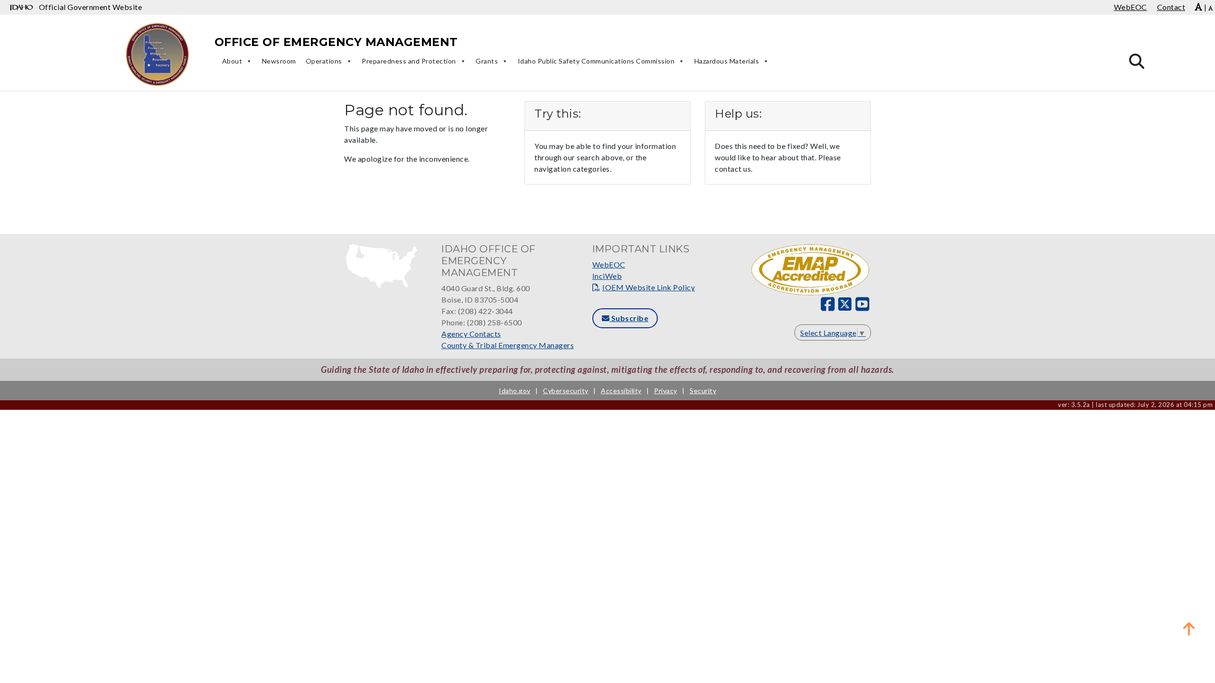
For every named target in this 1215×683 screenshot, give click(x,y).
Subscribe (628, 318)
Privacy (665, 391)
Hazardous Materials (726, 61)
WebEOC (609, 264)
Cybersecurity (566, 391)
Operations (324, 61)
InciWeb (607, 275)
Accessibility (621, 391)
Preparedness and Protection (409, 61)
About (232, 61)
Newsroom (279, 61)
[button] (1189, 628)
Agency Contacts (471, 333)
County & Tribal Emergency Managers (507, 345)
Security (703, 391)
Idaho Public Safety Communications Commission (596, 61)
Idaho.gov (515, 391)
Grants (487, 61)
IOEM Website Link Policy (648, 287)
